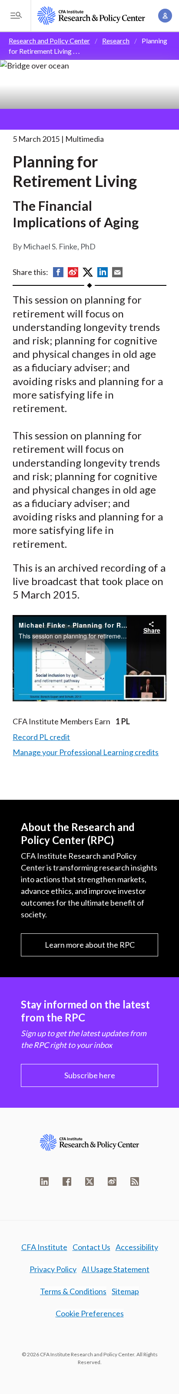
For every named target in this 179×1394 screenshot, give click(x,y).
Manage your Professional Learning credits (86, 752)
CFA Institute (44, 1247)
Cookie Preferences (90, 1313)
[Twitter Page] (89, 1181)
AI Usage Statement (115, 1269)
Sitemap (125, 1291)
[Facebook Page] (67, 1181)
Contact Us (91, 1247)
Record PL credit (41, 737)
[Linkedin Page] (44, 1181)
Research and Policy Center (49, 40)
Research (115, 40)
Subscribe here (89, 1075)
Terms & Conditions (73, 1291)
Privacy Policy (53, 1269)
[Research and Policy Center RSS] (134, 1181)
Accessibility (137, 1247)
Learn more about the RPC (90, 944)
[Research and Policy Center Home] (91, 15)
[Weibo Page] (112, 1181)
